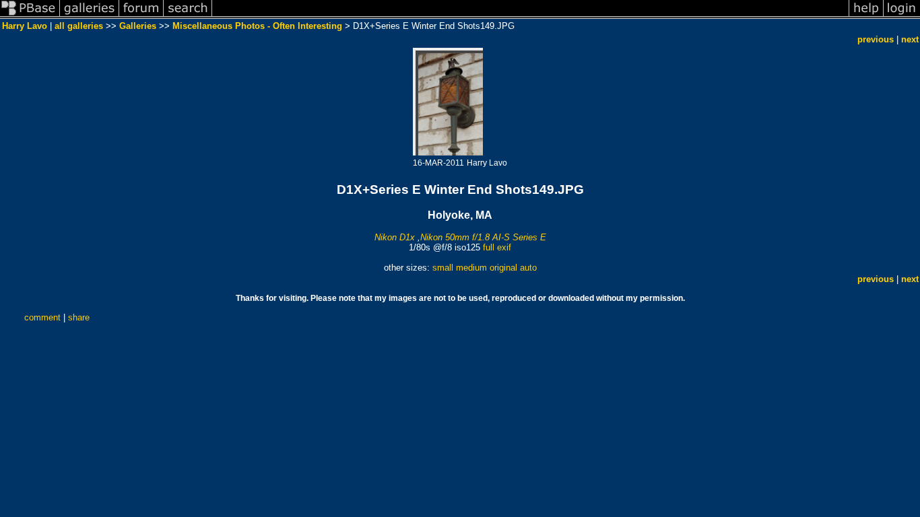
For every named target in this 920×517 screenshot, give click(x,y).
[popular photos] (530, 16)
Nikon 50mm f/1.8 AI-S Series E (483, 237)
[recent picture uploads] (89, 16)
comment (42, 317)
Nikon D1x (394, 237)
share (79, 317)
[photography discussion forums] (141, 16)
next (910, 39)
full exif (497, 247)
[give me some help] (866, 16)
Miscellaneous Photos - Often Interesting (257, 26)
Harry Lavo (24, 26)
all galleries (79, 26)
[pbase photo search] (188, 16)
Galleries (137, 26)
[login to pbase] (902, 16)
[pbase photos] (30, 16)
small (442, 268)
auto (528, 268)
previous (875, 39)
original (503, 268)
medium (471, 268)
